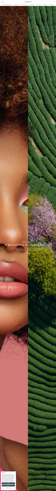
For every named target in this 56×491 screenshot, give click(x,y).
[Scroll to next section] (28, 488)
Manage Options (8, 487)
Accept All (8, 483)
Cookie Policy (11, 481)
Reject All (8, 485)
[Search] (54, 1)
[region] (8, 480)
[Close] (15, 473)
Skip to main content (4, 0)
